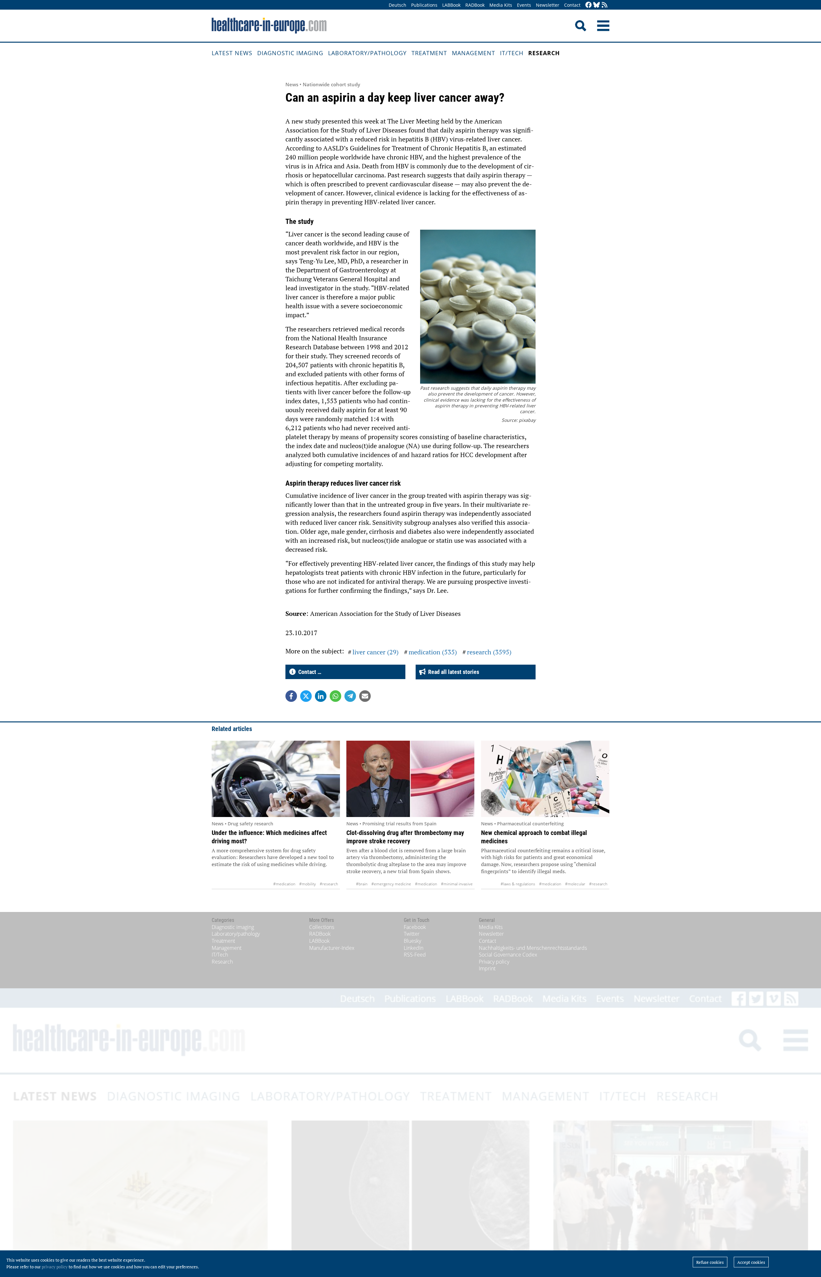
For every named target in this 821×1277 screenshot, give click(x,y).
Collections (321, 927)
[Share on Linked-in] (320, 696)
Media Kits (500, 5)
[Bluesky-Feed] (596, 5)
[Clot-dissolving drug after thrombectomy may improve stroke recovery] (410, 779)
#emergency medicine (391, 884)
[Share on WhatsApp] (335, 696)
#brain (362, 884)
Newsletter (547, 5)
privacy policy (55, 1267)
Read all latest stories (452, 671)
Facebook (415, 927)
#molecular (575, 884)
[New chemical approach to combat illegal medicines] (545, 779)
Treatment (429, 53)
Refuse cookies (710, 1262)
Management (473, 53)
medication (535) (433, 652)
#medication (284, 884)
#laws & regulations (518, 884)
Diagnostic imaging (290, 53)
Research (544, 53)
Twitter (411, 933)
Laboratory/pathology (367, 53)
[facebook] (588, 5)
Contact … (308, 671)
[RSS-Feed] (604, 5)
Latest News (232, 53)
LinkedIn (413, 947)
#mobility (307, 884)
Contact (572, 5)
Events (524, 5)
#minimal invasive (457, 884)
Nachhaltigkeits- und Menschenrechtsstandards (533, 947)
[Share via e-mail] (365, 696)
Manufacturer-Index (331, 947)
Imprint (487, 968)
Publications (424, 5)
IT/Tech (511, 53)
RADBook (475, 5)
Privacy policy (494, 961)
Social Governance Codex (508, 954)
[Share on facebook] (291, 696)
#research (329, 884)
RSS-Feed (415, 954)
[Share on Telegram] (350, 696)
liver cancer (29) (375, 652)
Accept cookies (751, 1262)
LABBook (451, 5)
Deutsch (397, 5)
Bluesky (412, 940)
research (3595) (489, 652)
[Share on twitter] (306, 696)
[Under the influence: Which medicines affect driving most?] (276, 779)
